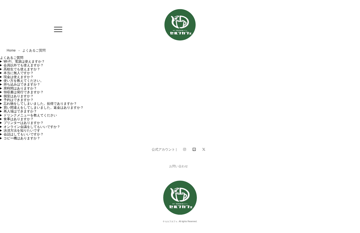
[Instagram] (184, 149)
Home (11, 50)
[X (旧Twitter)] (203, 149)
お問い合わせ (178, 166)
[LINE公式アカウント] (194, 149)
